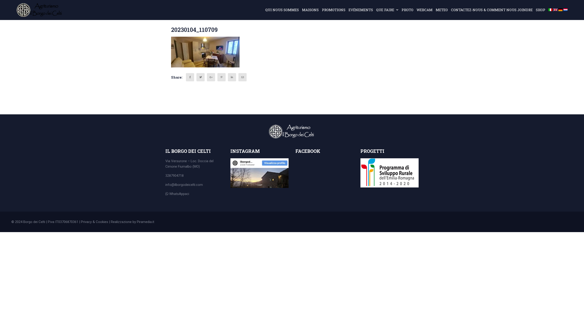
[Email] (242, 77)
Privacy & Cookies (94, 222)
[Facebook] (190, 77)
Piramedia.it (145, 222)
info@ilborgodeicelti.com (184, 185)
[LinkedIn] (232, 77)
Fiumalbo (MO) (189, 166)
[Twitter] (200, 77)
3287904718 (174, 176)
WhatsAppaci (178, 194)
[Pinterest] (221, 77)
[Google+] (211, 77)
